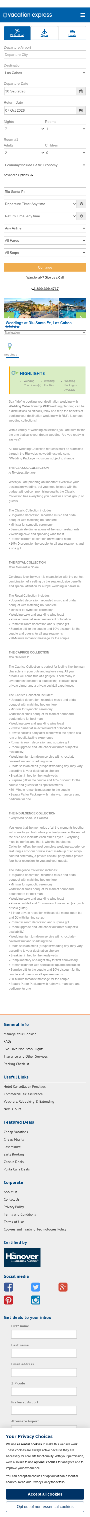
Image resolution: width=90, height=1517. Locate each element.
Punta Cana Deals (17, 1169)
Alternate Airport (25, 1421)
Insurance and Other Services (26, 1056)
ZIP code (18, 1383)
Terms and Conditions (20, 1214)
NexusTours (12, 1109)
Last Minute (12, 1147)
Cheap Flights (14, 1139)
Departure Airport (17, 47)
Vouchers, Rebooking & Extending (29, 1101)
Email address (22, 1364)
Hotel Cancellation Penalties (25, 1086)
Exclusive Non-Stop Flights (24, 1049)
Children (51, 145)
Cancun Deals (14, 1161)
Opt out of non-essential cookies (45, 1507)
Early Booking (14, 1154)
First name (20, 1326)
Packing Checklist (16, 1064)
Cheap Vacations (16, 1132)
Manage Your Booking (20, 1034)
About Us (10, 1192)
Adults (9, 145)
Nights (9, 122)
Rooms (50, 122)
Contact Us (12, 1199)
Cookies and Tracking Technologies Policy (35, 1229)
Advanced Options (16, 175)
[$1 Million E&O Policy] (22, 1257)
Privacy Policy (14, 1207)
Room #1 (11, 140)
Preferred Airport (24, 1402)
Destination (13, 65)
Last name (20, 1345)
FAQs (8, 1041)
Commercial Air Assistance (23, 1094)
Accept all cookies (45, 1494)
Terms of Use (14, 1222)
